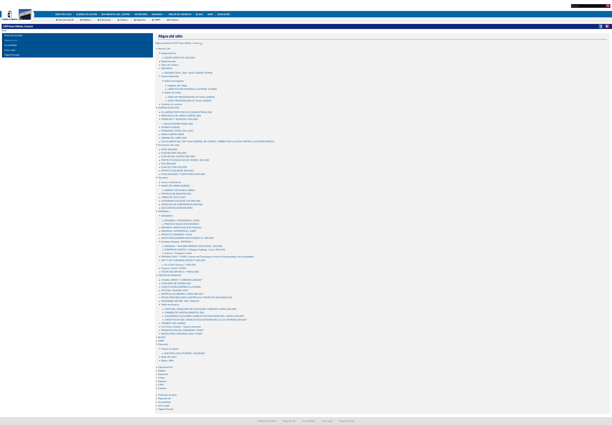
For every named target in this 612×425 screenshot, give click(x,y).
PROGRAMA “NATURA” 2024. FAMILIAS (180, 301)
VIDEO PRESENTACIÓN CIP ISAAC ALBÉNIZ (189, 101)
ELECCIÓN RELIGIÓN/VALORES (177, 208)
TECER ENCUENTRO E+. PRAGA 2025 (180, 272)
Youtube (607, 26)
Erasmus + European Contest (178, 253)
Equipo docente (168, 61)
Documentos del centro (115, 14)
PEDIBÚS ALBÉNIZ (170, 127)
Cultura (123, 20)
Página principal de (177, 43)
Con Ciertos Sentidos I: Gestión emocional (181, 327)
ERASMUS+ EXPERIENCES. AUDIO (181, 220)
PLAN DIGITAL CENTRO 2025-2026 (178, 156)
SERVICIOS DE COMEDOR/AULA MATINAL (182, 204)
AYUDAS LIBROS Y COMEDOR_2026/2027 (181, 280)
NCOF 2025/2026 (169, 149)
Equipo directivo (168, 53)
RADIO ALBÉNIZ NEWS (172, 134)
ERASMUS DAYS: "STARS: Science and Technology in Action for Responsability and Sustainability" (207, 257)
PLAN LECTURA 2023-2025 (174, 167)
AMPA (210, 14)
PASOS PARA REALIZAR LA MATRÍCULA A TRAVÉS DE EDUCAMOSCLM (196, 297)
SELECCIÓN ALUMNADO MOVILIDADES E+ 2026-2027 (187, 238)
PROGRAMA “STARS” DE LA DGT (177, 131)
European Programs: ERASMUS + (177, 242)
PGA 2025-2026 (168, 163)
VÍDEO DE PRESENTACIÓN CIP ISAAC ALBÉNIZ (191, 97)
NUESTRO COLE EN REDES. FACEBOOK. (184, 353)
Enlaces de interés (169, 349)
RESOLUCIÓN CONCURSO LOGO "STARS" (182, 334)
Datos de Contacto (169, 65)
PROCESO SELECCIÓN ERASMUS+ (182, 224)
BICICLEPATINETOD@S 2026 (178, 124)
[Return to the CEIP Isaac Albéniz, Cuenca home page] (26, 21)
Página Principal (11, 55)
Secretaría (141, 14)
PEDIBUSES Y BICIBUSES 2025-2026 (179, 119)
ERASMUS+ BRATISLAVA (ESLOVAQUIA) (181, 227)
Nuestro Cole (63, 14)
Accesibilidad (10, 45)
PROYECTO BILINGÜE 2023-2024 (177, 170)
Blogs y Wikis (167, 360)
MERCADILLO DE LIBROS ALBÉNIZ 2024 (181, 116)
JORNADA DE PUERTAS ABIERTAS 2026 (184, 312)
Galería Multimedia (170, 76)
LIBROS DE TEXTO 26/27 (173, 197)
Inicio (4, 30)
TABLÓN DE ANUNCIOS (180, 14)
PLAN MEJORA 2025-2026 (173, 153)
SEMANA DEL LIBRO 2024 (174, 138)
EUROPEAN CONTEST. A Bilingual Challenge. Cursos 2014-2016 (194, 250)
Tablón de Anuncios (170, 304)
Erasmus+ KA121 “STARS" (174, 268)
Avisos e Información (171, 182)
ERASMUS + (158, 14)
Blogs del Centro (169, 357)
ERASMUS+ (167, 68)
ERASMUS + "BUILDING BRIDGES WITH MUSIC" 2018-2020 (193, 246)
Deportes (141, 20)
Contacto (174, 20)
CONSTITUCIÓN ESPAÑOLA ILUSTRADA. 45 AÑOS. (193, 89)
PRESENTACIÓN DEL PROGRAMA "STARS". (182, 330)
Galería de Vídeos (172, 92)
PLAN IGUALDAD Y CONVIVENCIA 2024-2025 (183, 174)
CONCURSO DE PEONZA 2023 (176, 283)
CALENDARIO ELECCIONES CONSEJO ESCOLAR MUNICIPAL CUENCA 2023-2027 (204, 316)
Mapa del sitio (10, 40)
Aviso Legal (9, 50)
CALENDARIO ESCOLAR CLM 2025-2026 (180, 201)
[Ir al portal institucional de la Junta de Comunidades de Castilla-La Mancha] (14, 21)
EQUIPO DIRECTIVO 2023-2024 (179, 58)
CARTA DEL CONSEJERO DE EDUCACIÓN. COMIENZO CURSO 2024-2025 (200, 309)
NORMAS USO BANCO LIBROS (179, 190)
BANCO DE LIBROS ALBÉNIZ (175, 186)
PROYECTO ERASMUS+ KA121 (176, 234)
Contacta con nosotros (171, 104)
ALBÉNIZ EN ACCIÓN (86, 14)
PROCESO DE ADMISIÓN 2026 (176, 194)
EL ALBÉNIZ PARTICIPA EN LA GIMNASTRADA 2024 (186, 112)
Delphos (87, 20)
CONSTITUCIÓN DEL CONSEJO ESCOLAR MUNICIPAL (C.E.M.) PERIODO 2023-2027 (205, 320)
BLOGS (199, 14)
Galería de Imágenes (174, 81)
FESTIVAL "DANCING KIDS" (174, 290)
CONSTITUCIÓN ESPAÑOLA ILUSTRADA (181, 287)
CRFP (157, 20)
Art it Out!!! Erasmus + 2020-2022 (180, 265)
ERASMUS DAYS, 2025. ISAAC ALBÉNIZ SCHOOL (188, 73)
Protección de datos (13, 35)
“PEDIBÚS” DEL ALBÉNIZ (173, 323)
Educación (223, 14)
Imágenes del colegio (177, 85)
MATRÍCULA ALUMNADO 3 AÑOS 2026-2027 (182, 294)
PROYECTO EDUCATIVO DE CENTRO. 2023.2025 (185, 160)
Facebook (600, 26)
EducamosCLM (65, 20)
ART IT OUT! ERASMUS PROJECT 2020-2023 (183, 260)
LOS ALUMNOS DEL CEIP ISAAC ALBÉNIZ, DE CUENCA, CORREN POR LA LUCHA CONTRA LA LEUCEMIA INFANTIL (217, 141)
